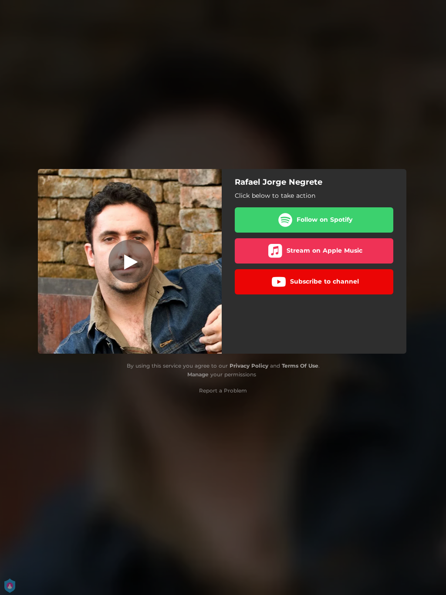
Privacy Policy (249, 365)
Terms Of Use (300, 365)
